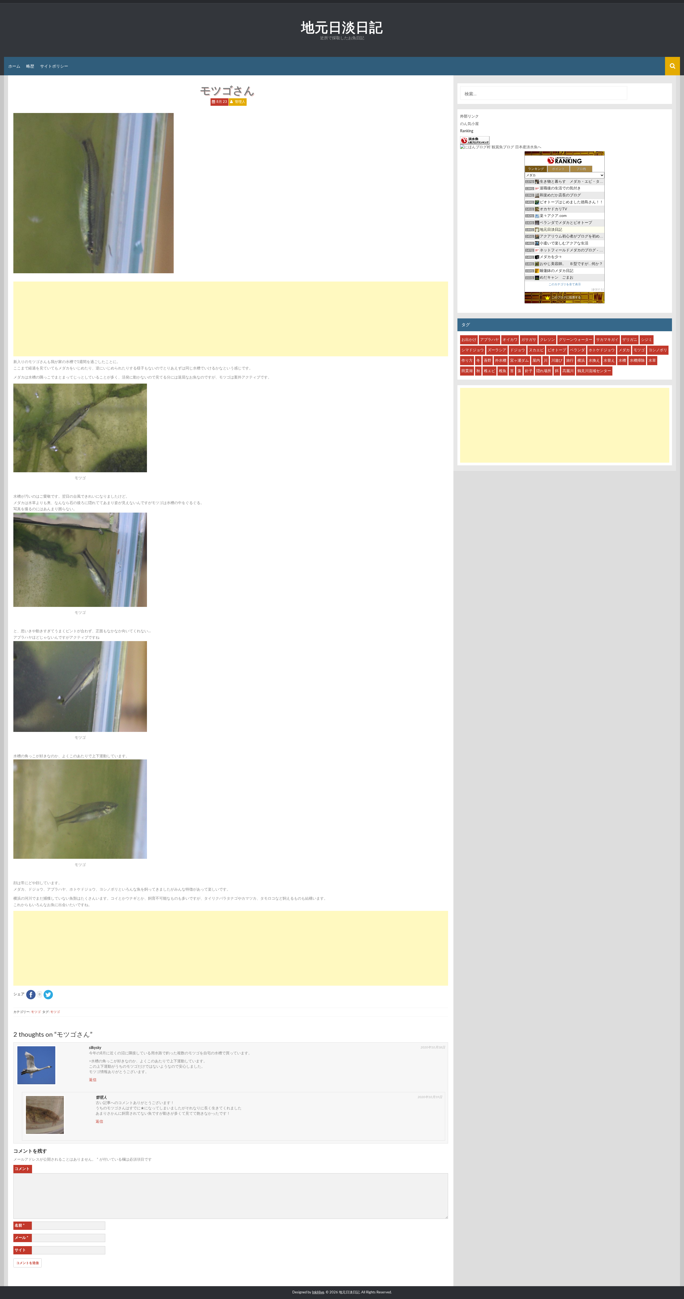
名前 (20, 1225)
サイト (20, 1250)
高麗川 (568, 371)
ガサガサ (528, 340)
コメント (22, 1169)
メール (21, 1238)
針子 (529, 371)
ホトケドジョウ (602, 350)
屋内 (536, 360)
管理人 (240, 102)
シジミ (646, 340)
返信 (92, 1080)
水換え (594, 360)
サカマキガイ (607, 340)
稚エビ (489, 371)
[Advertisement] (230, 319)
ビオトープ (556, 350)
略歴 (30, 66)
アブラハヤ (489, 340)
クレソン (547, 340)
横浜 (581, 360)
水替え (609, 360)
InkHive (318, 1292)
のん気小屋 (469, 124)
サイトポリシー (54, 66)
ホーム (14, 66)
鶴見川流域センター (594, 371)
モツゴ (36, 1011)
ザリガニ (629, 340)
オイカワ (510, 340)
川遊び (556, 360)
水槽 (622, 360)
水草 (652, 360)
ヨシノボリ (657, 350)
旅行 (570, 360)
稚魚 (502, 371)
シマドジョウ (472, 350)
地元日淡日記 (342, 27)
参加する (597, 289)
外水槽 (500, 360)
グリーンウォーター (575, 340)
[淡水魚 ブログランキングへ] (474, 140)
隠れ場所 (543, 371)
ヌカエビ (536, 350)
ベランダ (577, 350)
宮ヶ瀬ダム (519, 360)
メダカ (624, 350)
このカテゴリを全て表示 (565, 284)
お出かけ (468, 340)
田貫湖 (467, 371)
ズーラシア (497, 350)
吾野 (487, 360)
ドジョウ (517, 350)
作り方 (467, 360)
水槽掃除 (637, 360)
